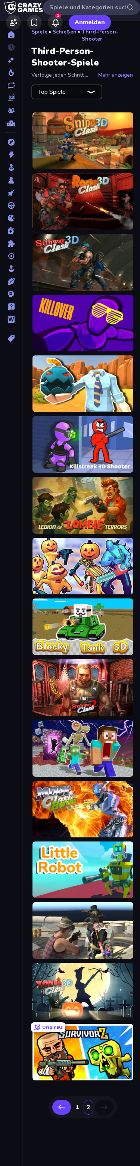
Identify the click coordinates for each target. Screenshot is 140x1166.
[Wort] (11, 319)
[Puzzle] (11, 243)
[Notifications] (55, 22)
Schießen (65, 31)
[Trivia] (11, 306)
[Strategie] (11, 294)
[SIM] (11, 268)
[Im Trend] (11, 72)
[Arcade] (11, 167)
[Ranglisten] (11, 123)
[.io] (11, 218)
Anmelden (90, 22)
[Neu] (11, 60)
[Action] (11, 154)
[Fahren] (11, 205)
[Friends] (13, 22)
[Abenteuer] (11, 142)
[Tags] (11, 338)
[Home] (11, 34)
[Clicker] (11, 192)
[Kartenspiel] (11, 230)
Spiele (39, 31)
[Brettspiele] (11, 180)
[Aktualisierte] (11, 85)
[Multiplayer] (11, 110)
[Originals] (11, 98)
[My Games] (34, 22)
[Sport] (11, 281)
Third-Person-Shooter (100, 35)
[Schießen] (11, 256)
